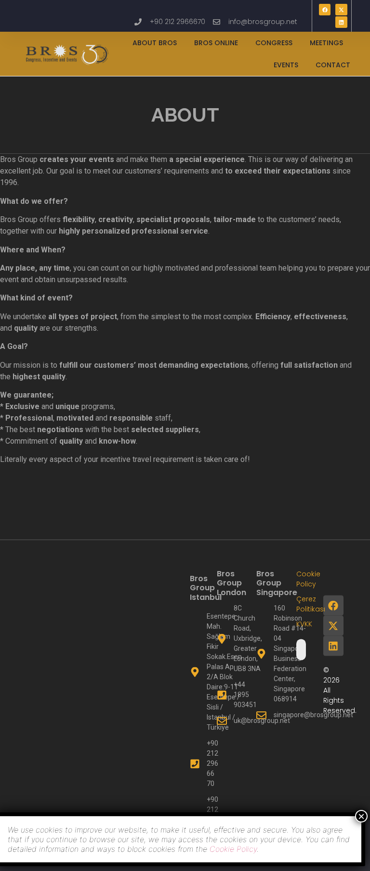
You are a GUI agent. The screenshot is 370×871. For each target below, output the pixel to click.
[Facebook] (324, 9)
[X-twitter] (341, 9)
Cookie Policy (233, 849)
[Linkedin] (341, 22)
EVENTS (286, 65)
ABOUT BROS (154, 43)
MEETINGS (326, 43)
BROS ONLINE (216, 43)
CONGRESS (273, 43)
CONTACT (333, 65)
